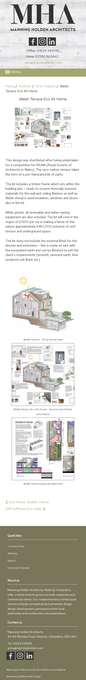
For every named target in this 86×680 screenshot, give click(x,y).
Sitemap (13, 553)
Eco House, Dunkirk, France (29, 502)
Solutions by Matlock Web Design (23, 676)
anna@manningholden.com (43, 62)
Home (9, 86)
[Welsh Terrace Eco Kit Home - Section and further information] (43, 404)
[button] (43, 72)
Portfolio (25, 86)
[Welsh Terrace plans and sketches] (43, 479)
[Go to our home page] (43, 30)
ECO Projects (46, 86)
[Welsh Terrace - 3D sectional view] (43, 335)
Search (12, 560)
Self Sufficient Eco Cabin (23, 509)
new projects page (18, 567)
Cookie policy (16, 546)
